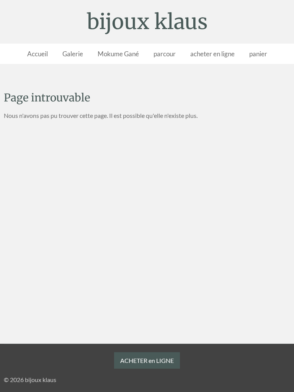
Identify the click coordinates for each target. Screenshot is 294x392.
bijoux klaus (147, 22)
